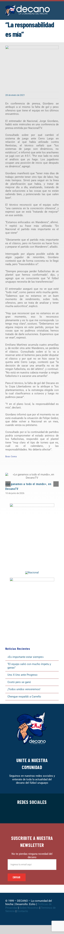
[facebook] (15, 814)
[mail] (49, 814)
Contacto (23, 911)
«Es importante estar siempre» (25, 657)
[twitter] (21, 814)
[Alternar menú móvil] (57, 9)
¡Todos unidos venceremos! (24, 689)
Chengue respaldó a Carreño (24, 696)
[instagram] (26, 814)
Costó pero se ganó (19, 682)
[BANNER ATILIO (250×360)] (32, 504)
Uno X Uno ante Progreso (22, 674)
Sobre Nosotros (29, 907)
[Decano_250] (32, 579)
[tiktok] (38, 814)
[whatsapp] (32, 814)
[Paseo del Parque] (32, 572)
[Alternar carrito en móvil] (57, 12)
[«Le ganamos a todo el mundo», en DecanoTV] (32, 476)
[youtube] (43, 814)
